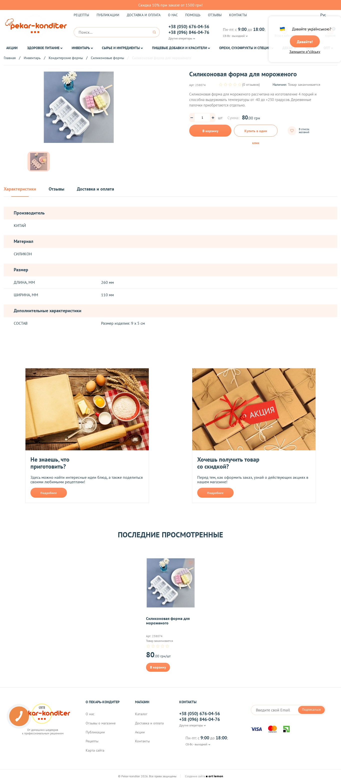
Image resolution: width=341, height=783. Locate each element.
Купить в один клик (255, 133)
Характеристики (20, 189)
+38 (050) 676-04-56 (189, 26)
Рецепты (81, 15)
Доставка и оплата (144, 15)
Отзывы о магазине (101, 723)
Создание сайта (195, 776)
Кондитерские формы (66, 58)
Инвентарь (81, 48)
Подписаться (311, 709)
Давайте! (305, 41)
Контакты (238, 15)
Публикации (108, 15)
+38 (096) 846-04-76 (189, 32)
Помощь (192, 15)
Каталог (141, 714)
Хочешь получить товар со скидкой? (228, 463)
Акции (11, 48)
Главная (10, 58)
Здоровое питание (43, 48)
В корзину (210, 131)
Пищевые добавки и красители (179, 48)
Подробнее (48, 493)
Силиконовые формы (107, 58)
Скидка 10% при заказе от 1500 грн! (170, 4)
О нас (173, 15)
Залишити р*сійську (304, 51)
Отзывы (215, 15)
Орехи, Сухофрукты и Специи (244, 48)
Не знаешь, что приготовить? (49, 463)
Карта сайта (95, 750)
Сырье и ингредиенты (121, 48)
